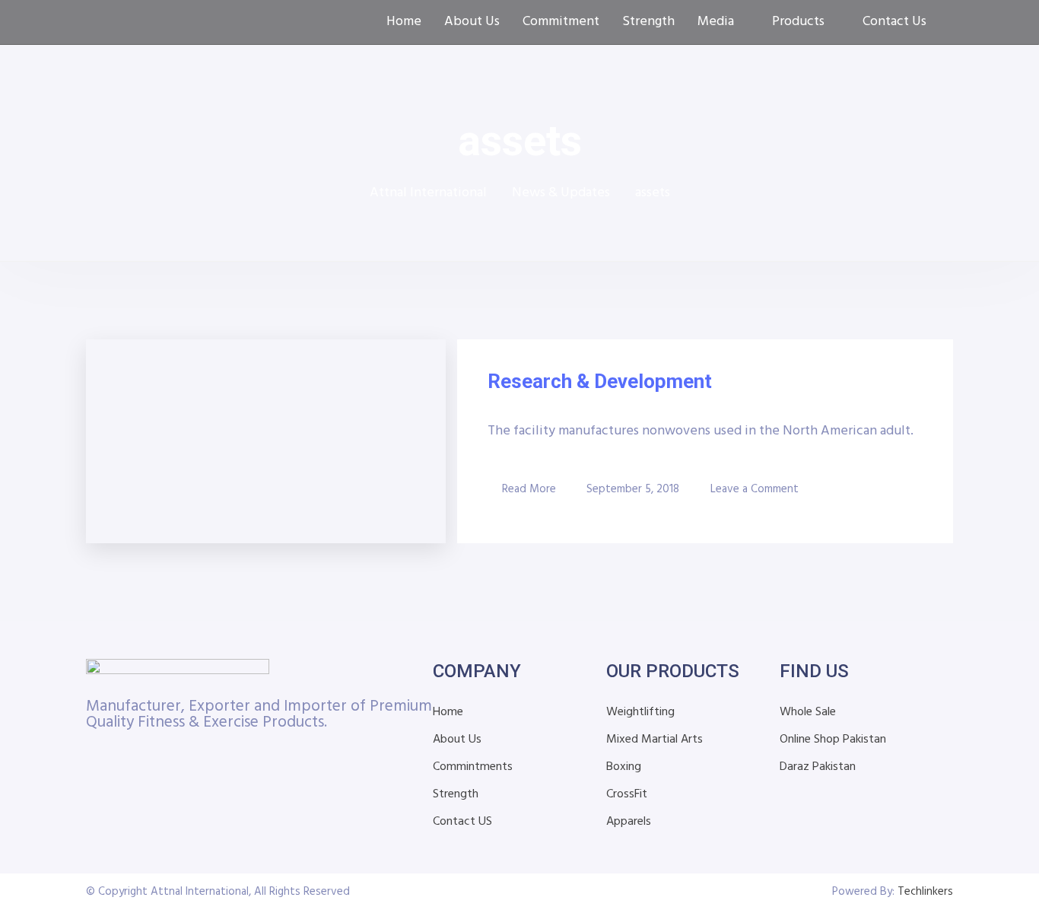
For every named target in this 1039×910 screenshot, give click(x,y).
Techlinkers (925, 892)
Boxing (623, 767)
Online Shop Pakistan (833, 739)
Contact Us (894, 22)
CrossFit (626, 794)
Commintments (473, 767)
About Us (472, 22)
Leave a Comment (754, 488)
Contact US (462, 822)
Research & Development (600, 381)
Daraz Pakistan (818, 767)
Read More (529, 489)
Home (403, 22)
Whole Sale (808, 712)
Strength (648, 22)
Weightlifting (640, 712)
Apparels (628, 822)
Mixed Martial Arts (654, 739)
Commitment (561, 22)
